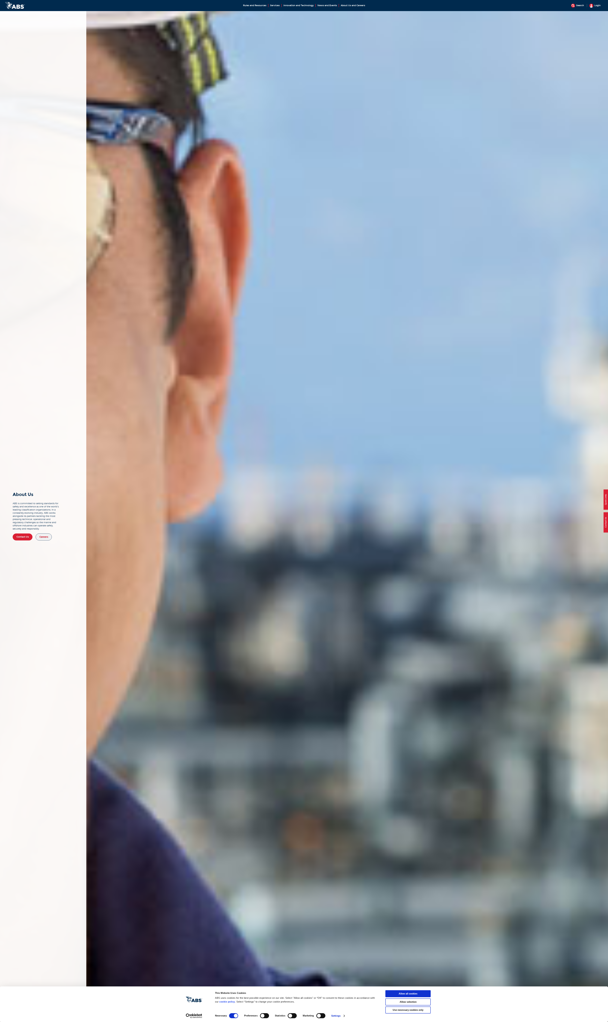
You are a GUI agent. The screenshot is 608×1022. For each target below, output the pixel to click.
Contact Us (22, 537)
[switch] (264, 1015)
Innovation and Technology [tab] (298, 5)
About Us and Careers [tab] (353, 5)
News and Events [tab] (327, 5)
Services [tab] (275, 5)
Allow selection (408, 1001)
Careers (43, 537)
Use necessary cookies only (408, 1010)
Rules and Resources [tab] (254, 5)
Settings (336, 1015)
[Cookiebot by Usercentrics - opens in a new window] (194, 1015)
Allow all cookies (408, 993)
